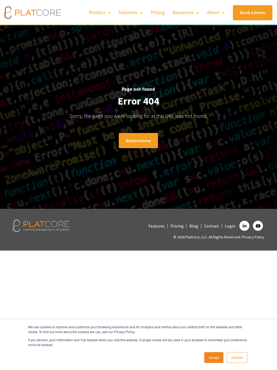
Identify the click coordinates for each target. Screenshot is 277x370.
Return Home (138, 140)
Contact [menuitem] (211, 226)
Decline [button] (237, 357)
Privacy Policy (253, 237)
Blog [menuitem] (193, 226)
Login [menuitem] (230, 226)
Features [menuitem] (157, 226)
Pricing (158, 12)
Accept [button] (214, 357)
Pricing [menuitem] (177, 226)
